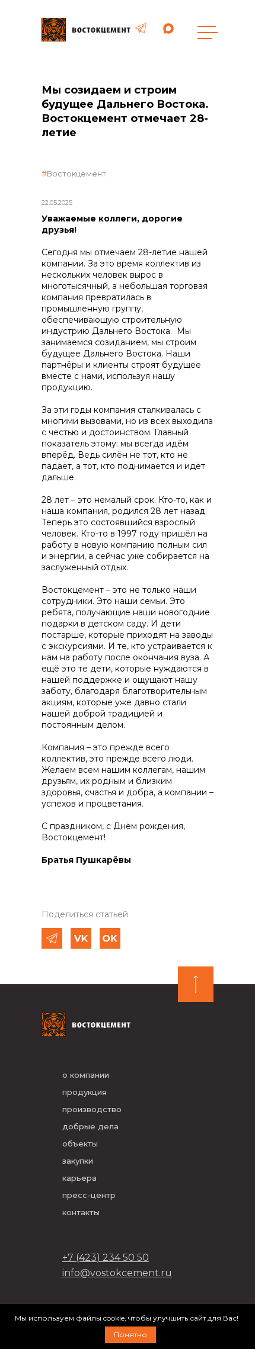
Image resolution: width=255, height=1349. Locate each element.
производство (92, 1109)
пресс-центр (89, 1195)
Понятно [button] (130, 1334)
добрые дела (90, 1126)
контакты (81, 1212)
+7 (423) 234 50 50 (105, 1257)
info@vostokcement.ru (117, 1273)
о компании (85, 1075)
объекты (80, 1143)
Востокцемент (76, 173)
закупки (77, 1160)
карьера (79, 1178)
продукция (84, 1092)
